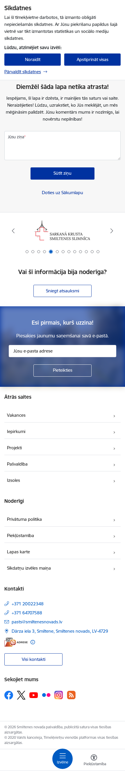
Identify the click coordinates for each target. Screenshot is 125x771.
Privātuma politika (24, 519)
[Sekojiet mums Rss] (71, 695)
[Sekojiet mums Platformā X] (21, 695)
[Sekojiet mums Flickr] (46, 694)
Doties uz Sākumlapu (62, 192)
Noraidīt (32, 59)
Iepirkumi (16, 431)
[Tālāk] (111, 231)
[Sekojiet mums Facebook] (8, 695)
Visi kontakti (33, 659)
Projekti (14, 447)
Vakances (16, 415)
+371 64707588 (27, 613)
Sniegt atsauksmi (62, 291)
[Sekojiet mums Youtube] (33, 694)
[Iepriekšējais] (13, 231)
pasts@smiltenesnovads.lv (37, 622)
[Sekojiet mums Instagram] (58, 695)
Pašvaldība (17, 464)
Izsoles (13, 480)
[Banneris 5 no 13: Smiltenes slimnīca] (62, 231)
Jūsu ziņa (16, 136)
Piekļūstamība (20, 535)
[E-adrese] (16, 642)
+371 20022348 (28, 604)
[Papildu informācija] (33, 642)
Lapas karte (18, 551)
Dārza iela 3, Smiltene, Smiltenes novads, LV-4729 (60, 631)
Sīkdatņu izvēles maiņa (29, 568)
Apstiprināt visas (92, 59)
